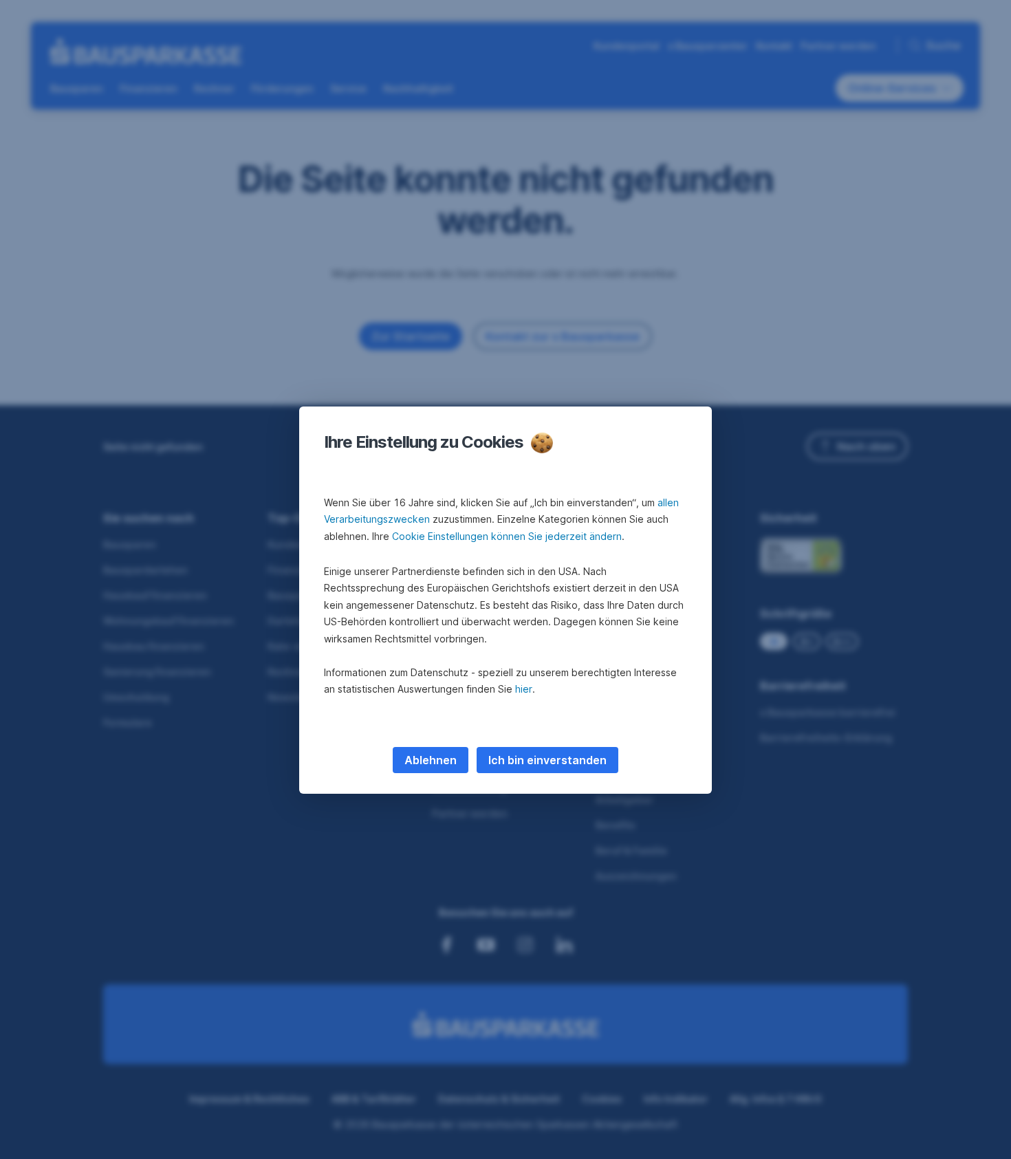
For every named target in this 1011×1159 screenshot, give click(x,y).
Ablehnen (430, 760)
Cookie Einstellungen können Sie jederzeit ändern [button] (507, 536)
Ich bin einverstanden (547, 760)
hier (523, 689)
